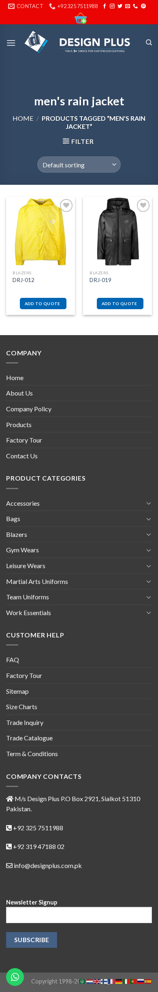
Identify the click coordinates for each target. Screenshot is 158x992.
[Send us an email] (127, 6)
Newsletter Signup (31, 902)
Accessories (23, 503)
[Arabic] (82, 980)
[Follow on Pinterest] (143, 6)
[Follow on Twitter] (119, 6)
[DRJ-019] (117, 231)
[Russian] (141, 980)
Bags (13, 518)
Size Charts (21, 706)
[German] (119, 980)
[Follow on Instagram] (112, 6)
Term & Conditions (32, 753)
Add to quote (42, 303)
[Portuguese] (133, 980)
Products (19, 424)
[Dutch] (90, 980)
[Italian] (126, 980)
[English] (97, 980)
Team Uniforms (27, 597)
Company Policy (28, 409)
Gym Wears (22, 550)
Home (23, 118)
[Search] (149, 42)
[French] (111, 980)
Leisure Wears (25, 565)
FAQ (12, 659)
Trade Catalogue (29, 738)
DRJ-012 (23, 280)
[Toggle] (148, 503)
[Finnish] (104, 980)
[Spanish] (148, 980)
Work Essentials (28, 612)
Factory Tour (24, 440)
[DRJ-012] (40, 231)
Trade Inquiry (24, 722)
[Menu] (11, 43)
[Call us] (135, 6)
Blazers (16, 534)
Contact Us (22, 456)
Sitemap (17, 691)
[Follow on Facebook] (104, 6)
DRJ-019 (100, 280)
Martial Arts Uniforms (37, 581)
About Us (19, 393)
